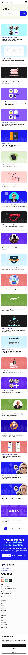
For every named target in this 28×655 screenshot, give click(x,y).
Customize (14, 648)
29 (19, 528)
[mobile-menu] (26, 2)
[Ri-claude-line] (2, 580)
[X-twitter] (8, 574)
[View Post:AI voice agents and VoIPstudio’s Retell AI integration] (14, 511)
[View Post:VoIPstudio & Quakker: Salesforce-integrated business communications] (14, 426)
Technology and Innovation (7, 79)
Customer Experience (6, 204)
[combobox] (10, 13)
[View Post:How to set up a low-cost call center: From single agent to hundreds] (14, 321)
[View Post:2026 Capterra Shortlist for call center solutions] (14, 260)
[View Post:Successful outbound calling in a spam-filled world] (14, 280)
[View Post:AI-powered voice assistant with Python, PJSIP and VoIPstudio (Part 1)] (14, 115)
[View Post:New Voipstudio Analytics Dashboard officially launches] (14, 51)
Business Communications (7, 37)
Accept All (14, 645)
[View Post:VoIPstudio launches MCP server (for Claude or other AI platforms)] (14, 72)
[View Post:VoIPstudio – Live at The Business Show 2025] (14, 363)
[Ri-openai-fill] (6, 580)
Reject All (14, 652)
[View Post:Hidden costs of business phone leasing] (14, 157)
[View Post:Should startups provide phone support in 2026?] (14, 197)
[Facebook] (5, 574)
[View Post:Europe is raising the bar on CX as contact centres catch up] (14, 238)
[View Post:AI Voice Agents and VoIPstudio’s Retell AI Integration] (14, 489)
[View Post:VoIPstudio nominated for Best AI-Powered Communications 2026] (14, 136)
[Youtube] (11, 574)
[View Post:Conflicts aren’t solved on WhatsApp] (14, 177)
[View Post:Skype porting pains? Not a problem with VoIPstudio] (14, 447)
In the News (4, 58)
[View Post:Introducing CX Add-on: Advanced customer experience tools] (14, 383)
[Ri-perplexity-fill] (10, 580)
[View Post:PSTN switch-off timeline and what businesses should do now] (14, 217)
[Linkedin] (2, 574)
